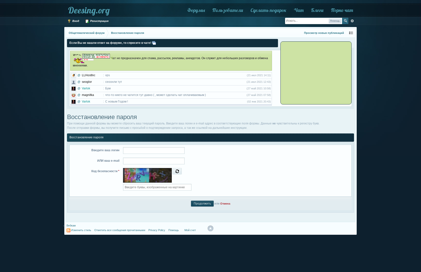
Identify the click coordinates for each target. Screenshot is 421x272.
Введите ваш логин (105, 150)
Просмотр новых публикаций (324, 32)
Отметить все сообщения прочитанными (119, 230)
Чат (299, 10)
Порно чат (342, 10)
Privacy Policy (156, 230)
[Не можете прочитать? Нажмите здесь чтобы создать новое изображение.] (177, 171)
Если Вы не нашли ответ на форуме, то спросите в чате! (110, 43)
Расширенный (352, 21)
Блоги (317, 10)
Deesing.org (89, 10)
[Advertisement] (311, 72)
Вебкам (71, 225)
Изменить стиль (81, 230)
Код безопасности (105, 171)
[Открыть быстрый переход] (351, 33)
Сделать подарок (268, 10)
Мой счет (190, 230)
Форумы (196, 10)
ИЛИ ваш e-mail (108, 160)
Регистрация (98, 20)
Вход (75, 20)
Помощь (173, 230)
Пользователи (227, 10)
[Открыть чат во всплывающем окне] (154, 43)
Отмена (225, 203)
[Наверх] (210, 228)
